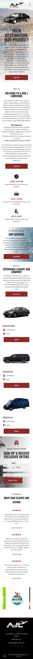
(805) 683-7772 (16, 639)
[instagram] (15, 646)
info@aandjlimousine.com (16, 643)
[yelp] (18, 646)
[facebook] (11, 646)
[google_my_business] (21, 646)
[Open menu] (30, 4)
